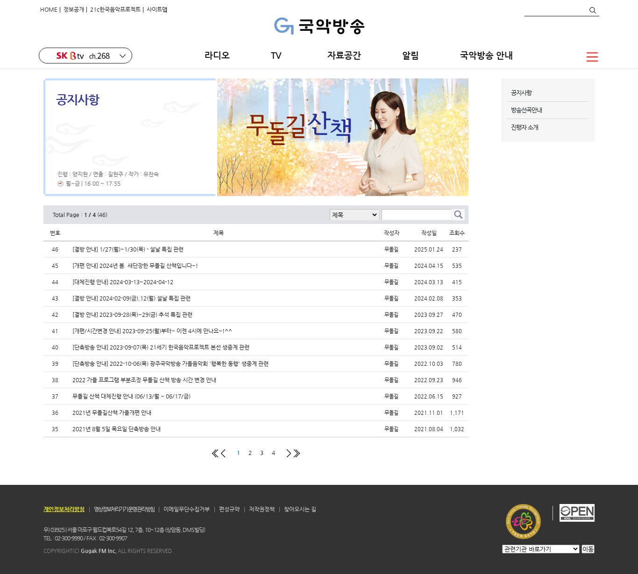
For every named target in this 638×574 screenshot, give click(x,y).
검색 (592, 10)
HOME (48, 9)
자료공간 (344, 55)
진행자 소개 (524, 127)
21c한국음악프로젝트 (115, 9)
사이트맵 (157, 9)
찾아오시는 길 (300, 509)
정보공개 (74, 9)
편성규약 (229, 509)
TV (278, 55)
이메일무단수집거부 (186, 509)
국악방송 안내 (486, 55)
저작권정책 (262, 509)
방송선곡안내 (526, 109)
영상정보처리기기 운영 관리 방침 (124, 509)
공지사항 (521, 92)
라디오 (217, 55)
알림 (410, 55)
